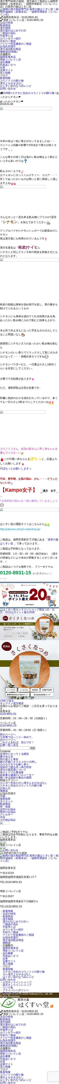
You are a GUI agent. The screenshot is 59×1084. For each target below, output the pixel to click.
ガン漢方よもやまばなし (15, 974)
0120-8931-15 (8, 725)
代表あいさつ (9, 955)
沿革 (4, 958)
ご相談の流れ (9, 924)
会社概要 (5, 62)
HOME (7, 93)
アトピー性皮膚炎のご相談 (17, 934)
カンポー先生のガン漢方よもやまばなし (23, 782)
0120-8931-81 (8, 713)
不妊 (2, 817)
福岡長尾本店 (9, 948)
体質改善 (5, 798)
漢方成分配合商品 (12, 940)
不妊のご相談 (9, 932)
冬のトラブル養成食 (12, 772)
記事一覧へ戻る (9, 745)
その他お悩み (8, 819)
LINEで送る (7, 700)
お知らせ (5, 788)
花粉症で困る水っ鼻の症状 (15, 767)
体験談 (4, 790)
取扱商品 (5, 25)
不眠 (2, 796)
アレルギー (6, 814)
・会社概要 (6, 953)
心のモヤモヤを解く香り (14, 764)
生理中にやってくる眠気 (14, 753)
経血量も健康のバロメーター (17, 775)
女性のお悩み (8, 809)
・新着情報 (6, 911)
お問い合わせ (8, 88)
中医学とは (8, 926)
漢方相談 (5, 28)
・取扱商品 (6, 916)
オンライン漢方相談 (12, 703)
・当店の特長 (8, 913)
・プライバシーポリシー (14, 990)
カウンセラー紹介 (12, 929)
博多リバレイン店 (12, 950)
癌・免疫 (5, 806)
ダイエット (6, 801)
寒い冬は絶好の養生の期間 (15, 777)
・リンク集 (6, 987)
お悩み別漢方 (9, 937)
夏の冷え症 (6, 756)
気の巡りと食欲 (9, 759)
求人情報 (6, 963)
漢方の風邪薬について (13, 769)
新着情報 (6, 969)
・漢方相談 (6, 919)
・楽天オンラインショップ (15, 984)
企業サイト (8, 961)
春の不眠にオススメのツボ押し (18, 761)
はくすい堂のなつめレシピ (17, 977)
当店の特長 (6, 22)
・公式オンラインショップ (15, 982)
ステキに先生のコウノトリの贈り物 (33, 93)
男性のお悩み (8, 811)
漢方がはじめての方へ (14, 921)
